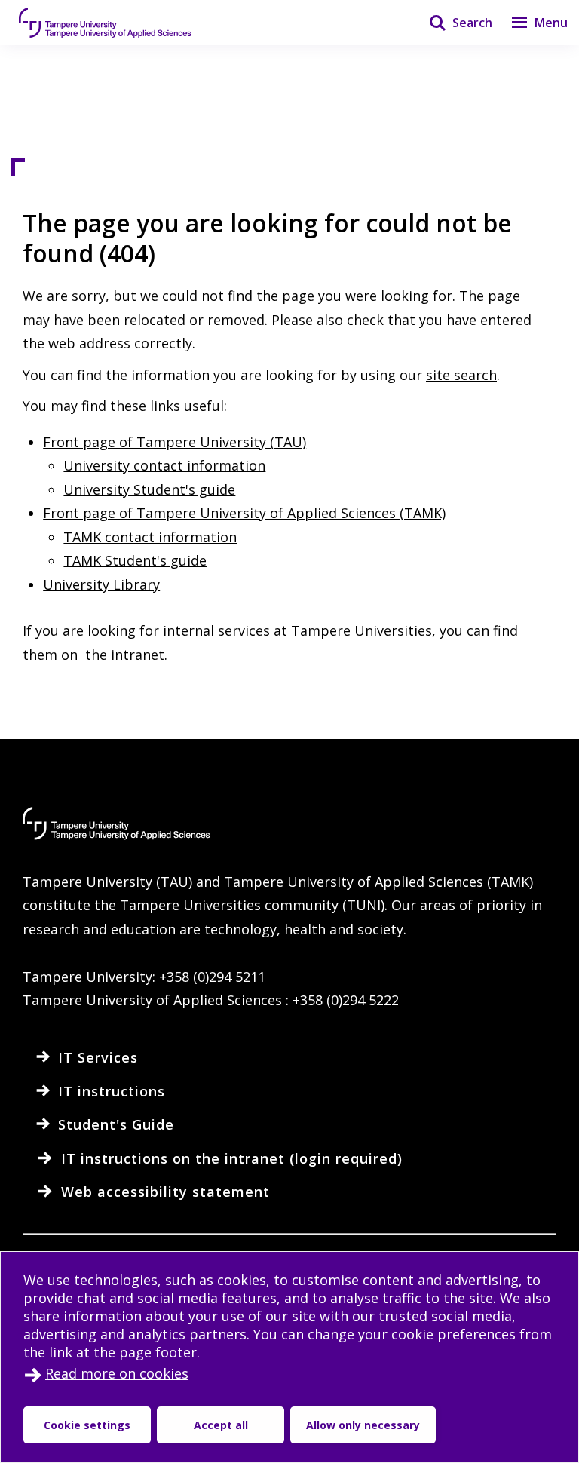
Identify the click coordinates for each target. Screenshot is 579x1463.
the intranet (124, 655)
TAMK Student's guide (135, 560)
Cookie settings (87, 1425)
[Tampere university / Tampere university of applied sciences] (105, 23)
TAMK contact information (150, 537)
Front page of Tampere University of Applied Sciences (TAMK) (244, 513)
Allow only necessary (363, 1425)
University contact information (164, 465)
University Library (101, 584)
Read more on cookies (116, 1373)
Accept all (221, 1425)
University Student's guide (149, 489)
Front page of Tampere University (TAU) (174, 442)
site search (461, 375)
